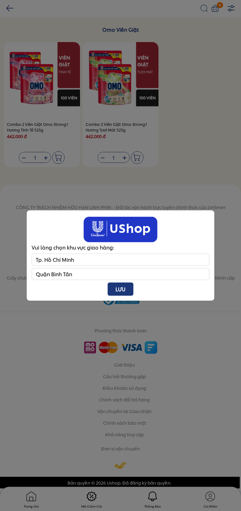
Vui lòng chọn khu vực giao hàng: (73, 247)
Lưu (120, 289)
